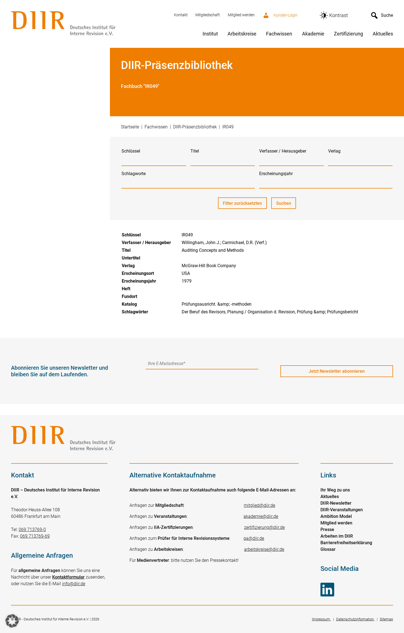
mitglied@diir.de (259, 505)
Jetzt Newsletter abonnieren (337, 371)
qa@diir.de (253, 538)
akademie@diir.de (260, 516)
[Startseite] (89, 23)
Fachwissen (156, 126)
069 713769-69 (35, 536)
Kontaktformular (68, 577)
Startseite (130, 126)
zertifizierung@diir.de (264, 527)
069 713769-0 (32, 529)
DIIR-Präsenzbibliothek (195, 126)
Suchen (286, 205)
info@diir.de (73, 583)
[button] (12, 621)
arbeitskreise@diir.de (264, 549)
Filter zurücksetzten (242, 203)
